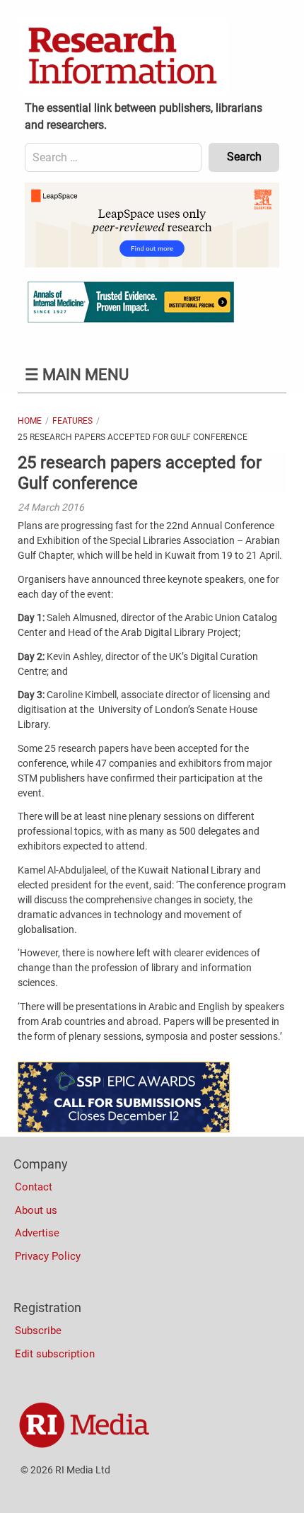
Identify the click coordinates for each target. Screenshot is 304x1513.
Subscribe (38, 1330)
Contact (33, 1187)
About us (36, 1210)
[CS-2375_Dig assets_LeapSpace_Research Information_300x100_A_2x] (152, 263)
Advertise (37, 1233)
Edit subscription (55, 1353)
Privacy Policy (48, 1256)
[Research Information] (124, 56)
